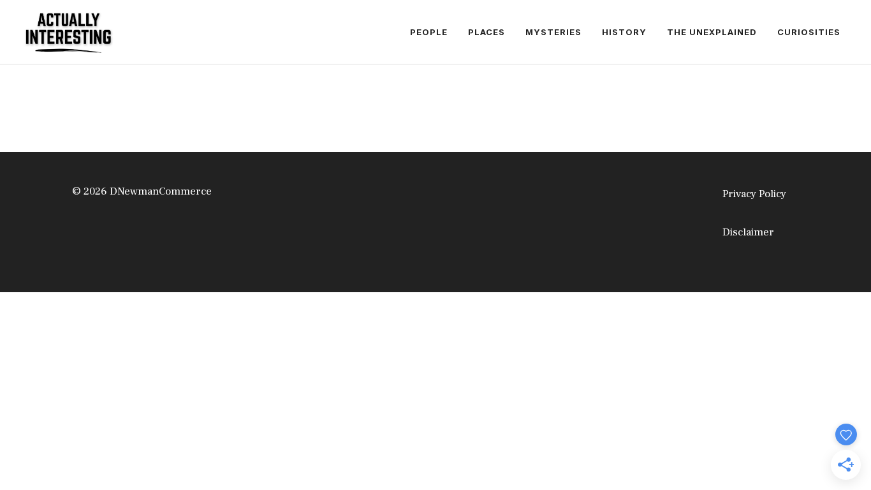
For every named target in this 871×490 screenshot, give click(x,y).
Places (486, 32)
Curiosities (808, 32)
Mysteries (553, 32)
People (429, 32)
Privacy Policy (754, 194)
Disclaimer (748, 232)
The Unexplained (712, 32)
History (624, 32)
